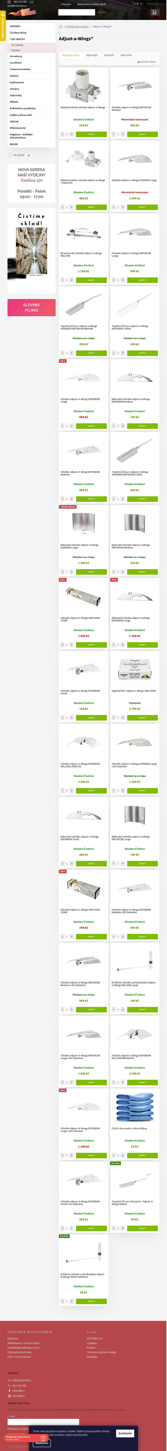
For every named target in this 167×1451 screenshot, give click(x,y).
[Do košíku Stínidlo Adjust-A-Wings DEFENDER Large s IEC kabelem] (90, 1155)
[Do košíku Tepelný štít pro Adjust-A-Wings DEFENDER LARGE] (141, 353)
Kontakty (91, 1356)
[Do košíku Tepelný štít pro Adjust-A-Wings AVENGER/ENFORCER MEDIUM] (90, 353)
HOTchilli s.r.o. (94, 1338)
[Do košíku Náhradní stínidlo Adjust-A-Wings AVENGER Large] (90, 572)
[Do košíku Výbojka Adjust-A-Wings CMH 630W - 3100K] (90, 645)
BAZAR (12, 144)
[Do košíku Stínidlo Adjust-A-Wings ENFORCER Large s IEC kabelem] (90, 1082)
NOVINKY (14, 26)
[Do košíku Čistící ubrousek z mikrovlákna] (141, 1155)
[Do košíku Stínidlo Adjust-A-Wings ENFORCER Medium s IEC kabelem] (90, 1009)
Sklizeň (13, 121)
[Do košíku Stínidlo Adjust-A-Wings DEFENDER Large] (90, 426)
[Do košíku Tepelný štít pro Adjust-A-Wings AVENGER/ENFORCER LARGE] (141, 499)
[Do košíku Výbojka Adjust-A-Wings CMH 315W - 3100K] (90, 936)
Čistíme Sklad (17, 33)
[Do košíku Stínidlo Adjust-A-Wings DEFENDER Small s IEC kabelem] (90, 1228)
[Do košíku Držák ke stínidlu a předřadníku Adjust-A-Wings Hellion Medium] (90, 1301)
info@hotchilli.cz (20, 1380)
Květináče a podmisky (22, 108)
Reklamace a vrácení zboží (22, 1343)
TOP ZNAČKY (16, 39)
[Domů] (60, 27)
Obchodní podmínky (18, 1352)
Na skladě (20, 155)
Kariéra (90, 1347)
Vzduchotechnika (19, 69)
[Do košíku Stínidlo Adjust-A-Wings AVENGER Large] (141, 207)
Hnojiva (13, 89)
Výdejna (91, 1343)
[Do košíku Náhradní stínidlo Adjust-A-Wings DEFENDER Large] (141, 645)
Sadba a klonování (19, 115)
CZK (135, 4)
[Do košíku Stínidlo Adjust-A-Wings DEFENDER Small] (90, 718)
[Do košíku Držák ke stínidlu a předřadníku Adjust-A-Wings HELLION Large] (141, 1009)
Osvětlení (14, 63)
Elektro (13, 76)
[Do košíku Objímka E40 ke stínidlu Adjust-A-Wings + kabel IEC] (90, 207)
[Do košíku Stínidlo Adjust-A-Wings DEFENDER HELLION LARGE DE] (90, 791)
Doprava (11, 1338)
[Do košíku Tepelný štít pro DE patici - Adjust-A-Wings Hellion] (141, 1228)
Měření (13, 102)
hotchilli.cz (17, 1390)
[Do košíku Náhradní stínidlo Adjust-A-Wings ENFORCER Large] (141, 863)
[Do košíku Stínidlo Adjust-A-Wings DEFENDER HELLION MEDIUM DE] (141, 1082)
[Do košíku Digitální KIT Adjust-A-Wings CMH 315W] (141, 718)
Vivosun (14, 50)
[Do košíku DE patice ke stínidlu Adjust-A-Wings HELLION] (90, 280)
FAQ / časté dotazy (18, 1356)
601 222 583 (18, 1385)
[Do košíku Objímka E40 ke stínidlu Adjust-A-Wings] (90, 134)
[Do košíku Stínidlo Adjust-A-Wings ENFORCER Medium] (141, 134)
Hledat (100, 12)
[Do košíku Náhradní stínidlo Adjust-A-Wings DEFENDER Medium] (141, 426)
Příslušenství (16, 128)
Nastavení (40, 1443)
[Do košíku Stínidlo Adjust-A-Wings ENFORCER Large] (141, 280)
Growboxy (15, 56)
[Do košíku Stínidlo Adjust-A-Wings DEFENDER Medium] (90, 499)
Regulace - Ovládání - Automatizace (20, 136)
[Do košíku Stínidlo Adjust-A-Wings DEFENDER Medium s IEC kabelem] (141, 936)
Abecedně (125, 55)
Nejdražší (108, 55)
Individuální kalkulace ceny (22, 1347)
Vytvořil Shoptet (148, 1446)
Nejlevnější (90, 55)
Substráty (15, 95)
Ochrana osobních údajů (100, 1352)
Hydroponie (16, 82)
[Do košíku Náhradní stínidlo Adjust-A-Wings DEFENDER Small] (90, 863)
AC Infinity (16, 45)
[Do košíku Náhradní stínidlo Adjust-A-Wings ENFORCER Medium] (141, 572)
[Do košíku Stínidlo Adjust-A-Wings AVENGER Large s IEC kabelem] (141, 791)
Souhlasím (124, 1433)
